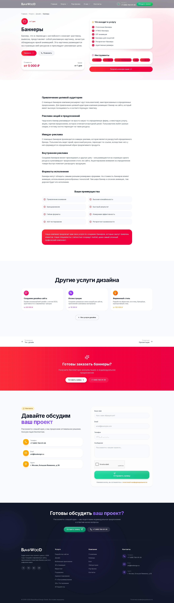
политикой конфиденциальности (135, 482)
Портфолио (75, 4)
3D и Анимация (60, 565)
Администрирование (62, 576)
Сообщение (98, 443)
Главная (54, 4)
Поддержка (59, 572)
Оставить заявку (75, 380)
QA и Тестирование (62, 583)
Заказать (27, 53)
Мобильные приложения (63, 561)
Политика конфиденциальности (141, 599)
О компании (93, 554)
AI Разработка (60, 587)
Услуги (63, 4)
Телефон (97, 432)
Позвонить (47, 53)
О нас (86, 4)
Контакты (97, 4)
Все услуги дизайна (88, 317)
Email (96, 421)
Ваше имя (98, 411)
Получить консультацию (119, 69)
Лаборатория (93, 565)
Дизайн (38, 14)
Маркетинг (59, 569)
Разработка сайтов (62, 554)
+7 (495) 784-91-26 (98, 380)
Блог (90, 561)
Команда (92, 558)
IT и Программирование (63, 579)
